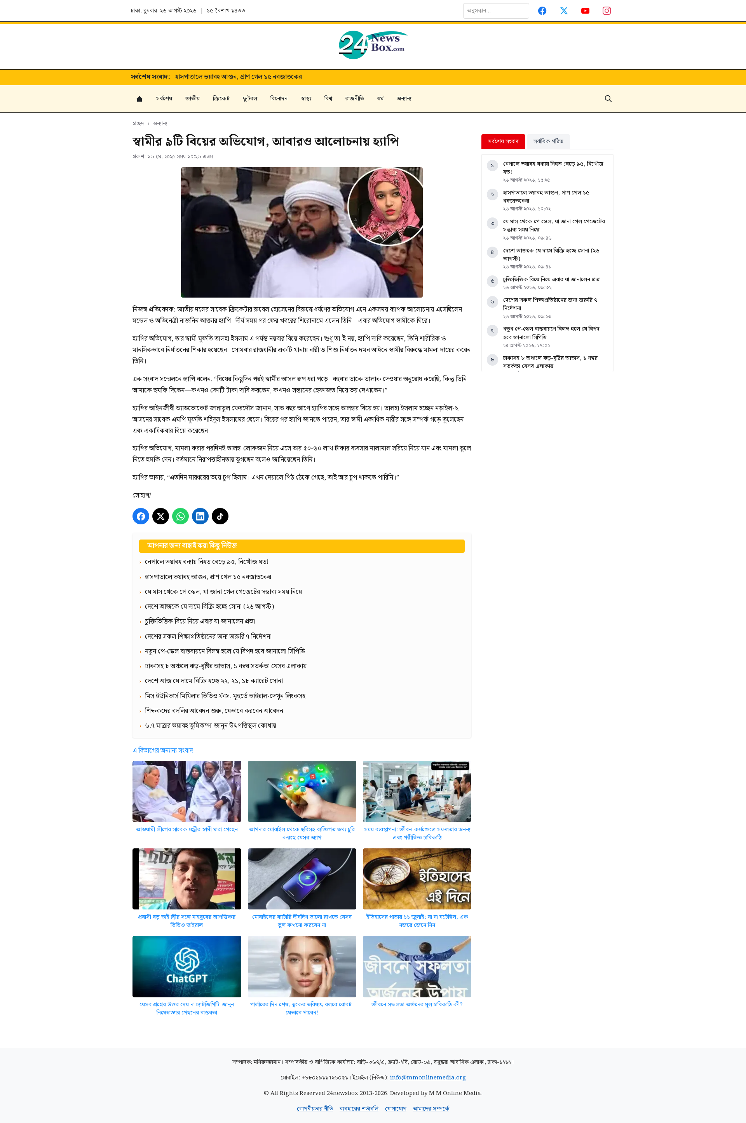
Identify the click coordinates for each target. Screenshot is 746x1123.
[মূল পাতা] (139, 98)
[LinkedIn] (200, 516)
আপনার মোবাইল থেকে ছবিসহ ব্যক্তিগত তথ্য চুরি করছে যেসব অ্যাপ (302, 833)
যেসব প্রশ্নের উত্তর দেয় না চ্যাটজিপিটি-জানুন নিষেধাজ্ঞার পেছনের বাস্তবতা (186, 1008)
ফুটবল (250, 98)
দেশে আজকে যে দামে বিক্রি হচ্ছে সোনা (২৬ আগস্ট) (551, 255)
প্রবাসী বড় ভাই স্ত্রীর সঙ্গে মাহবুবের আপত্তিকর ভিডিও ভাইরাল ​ (186, 921)
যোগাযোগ (395, 1109)
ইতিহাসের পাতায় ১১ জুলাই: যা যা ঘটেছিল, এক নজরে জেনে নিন (417, 921)
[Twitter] (564, 10)
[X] (160, 516)
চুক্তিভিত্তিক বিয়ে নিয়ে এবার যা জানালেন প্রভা (552, 279)
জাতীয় (192, 98)
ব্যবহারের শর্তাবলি (359, 1109)
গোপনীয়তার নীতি (315, 1109)
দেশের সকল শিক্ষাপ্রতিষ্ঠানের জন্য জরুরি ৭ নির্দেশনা (550, 304)
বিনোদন (279, 98)
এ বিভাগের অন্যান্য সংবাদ (162, 750)
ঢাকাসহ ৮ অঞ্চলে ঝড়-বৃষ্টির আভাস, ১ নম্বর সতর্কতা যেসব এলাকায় (550, 362)
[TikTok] (220, 516)
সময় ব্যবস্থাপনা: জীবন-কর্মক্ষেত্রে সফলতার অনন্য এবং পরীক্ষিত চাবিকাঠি (417, 833)
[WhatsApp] (180, 516)
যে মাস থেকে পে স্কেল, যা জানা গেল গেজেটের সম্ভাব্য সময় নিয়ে (254, 77)
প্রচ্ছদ (138, 123)
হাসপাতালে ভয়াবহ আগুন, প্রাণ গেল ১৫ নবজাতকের (546, 197)
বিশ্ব (328, 98)
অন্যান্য (404, 98)
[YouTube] (585, 10)
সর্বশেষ (164, 98)
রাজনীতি (354, 98)
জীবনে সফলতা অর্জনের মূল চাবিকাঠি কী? (417, 1004)
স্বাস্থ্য (306, 98)
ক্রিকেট (221, 98)
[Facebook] (542, 10)
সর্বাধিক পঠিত (548, 141)
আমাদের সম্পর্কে (431, 1109)
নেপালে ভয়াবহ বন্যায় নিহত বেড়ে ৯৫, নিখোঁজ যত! (553, 168)
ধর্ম (380, 98)
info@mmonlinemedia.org (428, 1077)
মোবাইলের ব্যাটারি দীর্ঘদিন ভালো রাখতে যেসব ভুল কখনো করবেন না (302, 921)
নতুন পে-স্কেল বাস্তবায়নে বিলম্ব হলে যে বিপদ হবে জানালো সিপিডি (551, 333)
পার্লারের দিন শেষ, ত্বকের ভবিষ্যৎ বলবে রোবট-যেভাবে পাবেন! (302, 1008)
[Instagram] (607, 10)
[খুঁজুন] (608, 98)
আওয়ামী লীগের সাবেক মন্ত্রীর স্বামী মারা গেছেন (187, 829)
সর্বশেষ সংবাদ (503, 141)
